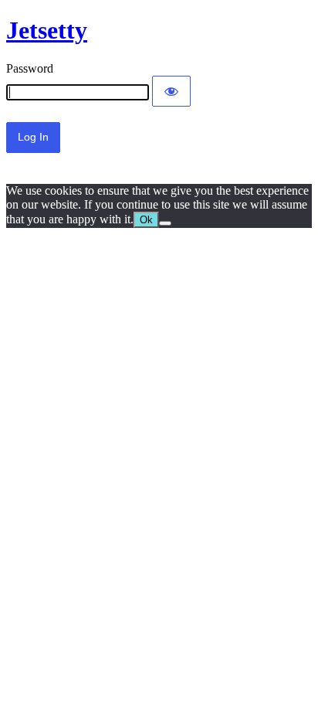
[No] (165, 223)
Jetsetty (46, 30)
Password (29, 68)
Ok (146, 220)
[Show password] (171, 91)
